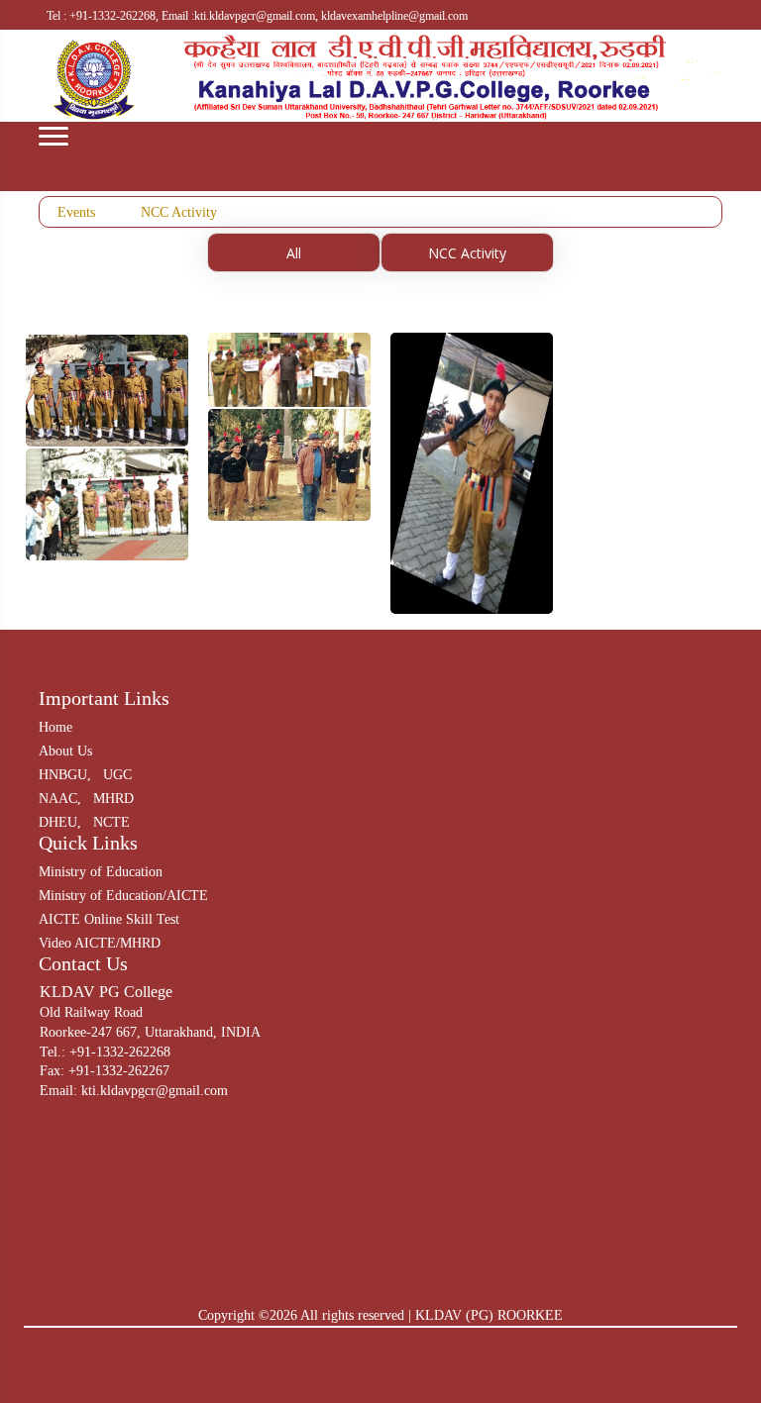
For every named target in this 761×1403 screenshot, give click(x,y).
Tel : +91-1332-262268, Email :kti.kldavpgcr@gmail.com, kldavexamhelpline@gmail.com (257, 16)
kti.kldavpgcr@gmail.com (154, 1090)
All (293, 253)
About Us (65, 751)
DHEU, (60, 822)
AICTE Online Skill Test (109, 919)
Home (55, 727)
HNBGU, (65, 774)
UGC (117, 774)
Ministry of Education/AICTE (123, 895)
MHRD (113, 798)
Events (76, 212)
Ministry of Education (101, 871)
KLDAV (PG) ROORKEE (489, 1315)
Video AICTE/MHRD (100, 943)
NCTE (111, 822)
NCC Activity (179, 212)
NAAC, (60, 798)
